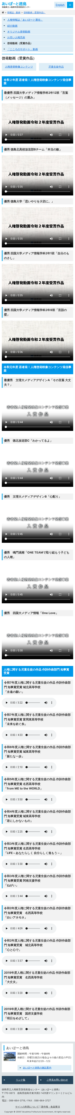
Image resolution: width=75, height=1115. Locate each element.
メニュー (70, 5)
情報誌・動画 (13, 12)
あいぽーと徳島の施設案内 (37, 1067)
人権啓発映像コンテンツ (19, 66)
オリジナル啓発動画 (18, 31)
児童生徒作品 (56, 66)
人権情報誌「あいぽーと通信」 (25, 19)
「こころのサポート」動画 (22, 49)
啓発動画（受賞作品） (35, 12)
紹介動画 (12, 25)
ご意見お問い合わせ (57, 1079)
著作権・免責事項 (50, 1106)
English (60, 4)
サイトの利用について (27, 1106)
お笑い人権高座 (16, 37)
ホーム (3, 12)
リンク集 (20, 1079)
